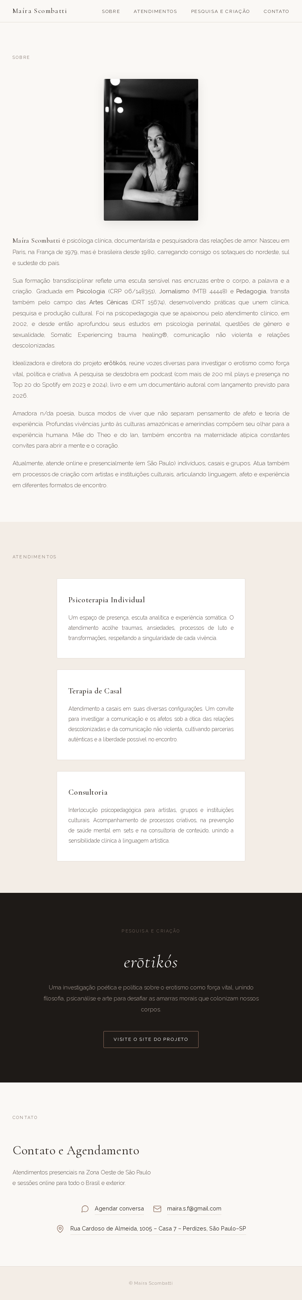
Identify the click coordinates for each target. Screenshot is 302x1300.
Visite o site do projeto (151, 1039)
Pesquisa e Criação (220, 11)
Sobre (111, 11)
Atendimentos (155, 11)
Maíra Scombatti (40, 11)
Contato (276, 11)
